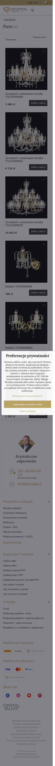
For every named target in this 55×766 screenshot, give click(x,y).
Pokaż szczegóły (28, 411)
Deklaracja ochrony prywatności (27, 396)
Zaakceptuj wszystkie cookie (27, 404)
